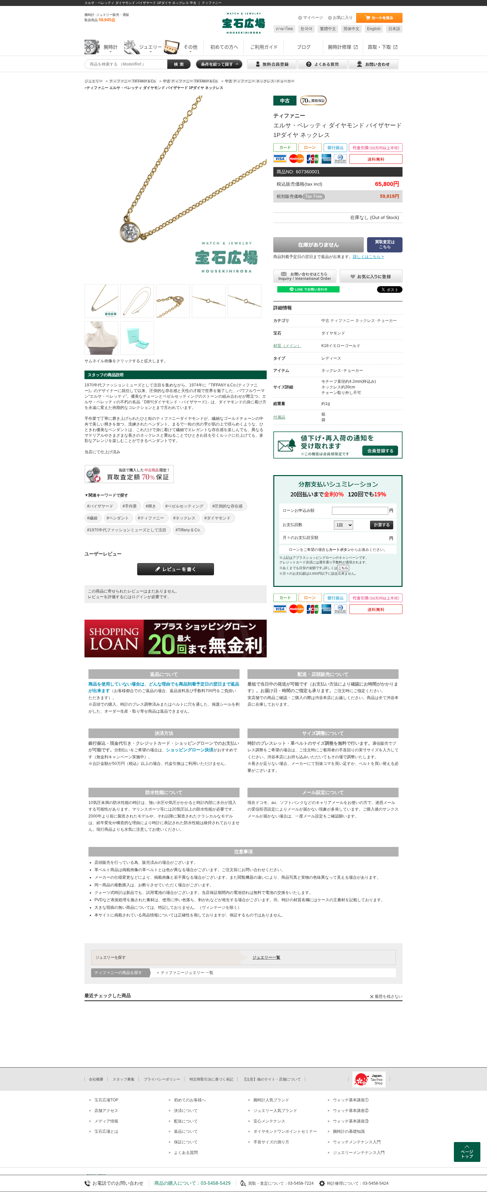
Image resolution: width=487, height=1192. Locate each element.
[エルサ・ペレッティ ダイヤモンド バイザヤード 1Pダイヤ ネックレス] (101, 301)
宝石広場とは (106, 1131)
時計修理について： (345, 1183)
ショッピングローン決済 (189, 749)
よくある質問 (186, 1152)
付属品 (279, 417)
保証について (186, 1142)
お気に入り (343, 17)
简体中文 (351, 28)
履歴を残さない (389, 996)
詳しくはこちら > (368, 256)
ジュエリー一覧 (266, 957)
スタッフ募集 (124, 1079)
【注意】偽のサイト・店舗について (272, 1079)
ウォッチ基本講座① (351, 1100)
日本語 (394, 28)
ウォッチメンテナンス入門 (357, 1142)
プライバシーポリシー (162, 1079)
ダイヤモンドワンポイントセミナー (285, 1131)
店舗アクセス (106, 1110)
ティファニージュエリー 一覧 (187, 972)
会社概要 (96, 1079)
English (374, 28)
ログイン (139, 597)
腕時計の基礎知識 (349, 1131)
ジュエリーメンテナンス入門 (359, 1152)
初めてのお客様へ (190, 1100)
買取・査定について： (268, 1183)
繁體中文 (328, 28)
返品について (186, 1131)
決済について (186, 1110)
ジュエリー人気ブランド (275, 1110)
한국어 (306, 28)
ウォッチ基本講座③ (351, 1121)
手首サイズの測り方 (271, 1142)
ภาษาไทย (284, 28)
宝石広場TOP (106, 1100)
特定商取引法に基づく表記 (211, 1079)
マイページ (313, 17)
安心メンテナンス (269, 1121)
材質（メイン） (287, 345)
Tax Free (313, 196)
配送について (186, 1121)
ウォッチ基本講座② (351, 1110)
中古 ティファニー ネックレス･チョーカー (359, 320)
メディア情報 (106, 1121)
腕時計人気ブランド (271, 1100)
